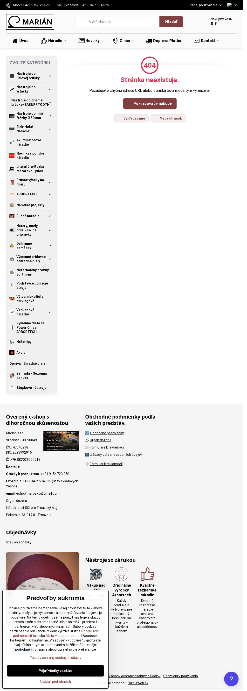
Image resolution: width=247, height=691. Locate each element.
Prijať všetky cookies (56, 671)
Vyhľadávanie (134, 118)
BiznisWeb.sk (138, 683)
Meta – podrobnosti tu (63, 636)
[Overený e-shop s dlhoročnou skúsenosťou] (61, 441)
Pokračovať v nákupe (152, 103)
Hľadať (171, 21)
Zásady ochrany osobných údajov (134, 676)
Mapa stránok (170, 118)
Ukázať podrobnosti (55, 682)
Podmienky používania (180, 676)
